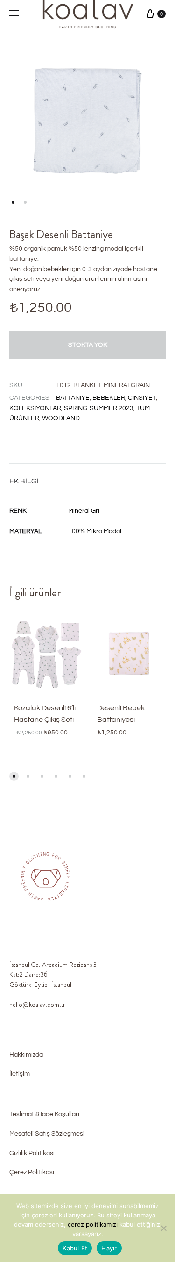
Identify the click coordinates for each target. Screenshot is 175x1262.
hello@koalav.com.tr (37, 1004)
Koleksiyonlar (35, 408)
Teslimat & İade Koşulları (44, 1114)
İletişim (19, 1073)
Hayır (109, 1248)
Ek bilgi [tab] (24, 481)
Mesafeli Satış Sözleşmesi (46, 1133)
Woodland (61, 418)
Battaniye (73, 398)
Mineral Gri (83, 511)
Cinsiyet (142, 398)
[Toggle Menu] (14, 14)
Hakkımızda (26, 1054)
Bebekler (108, 398)
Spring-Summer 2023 (98, 408)
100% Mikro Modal (94, 531)
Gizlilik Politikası (32, 1153)
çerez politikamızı (93, 1224)
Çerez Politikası (31, 1172)
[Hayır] (163, 1228)
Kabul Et (75, 1248)
